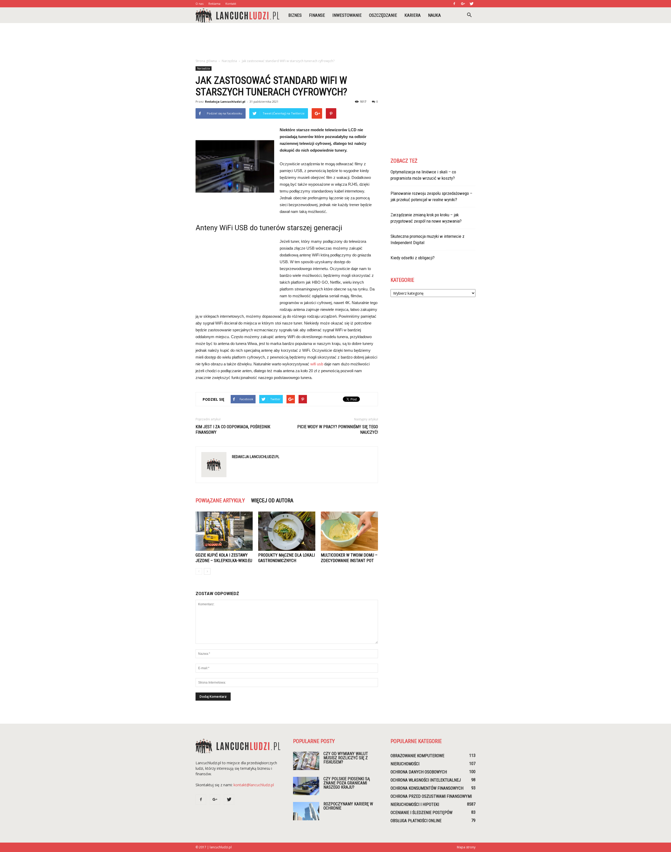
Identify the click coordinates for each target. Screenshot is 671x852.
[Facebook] (454, 3)
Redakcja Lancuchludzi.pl (225, 101)
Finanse (317, 15)
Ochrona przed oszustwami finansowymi (431, 796)
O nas (199, 4)
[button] (469, 15)
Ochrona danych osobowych (419, 771)
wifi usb (316, 364)
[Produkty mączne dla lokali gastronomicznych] (286, 531)
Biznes (295, 15)
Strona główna (206, 61)
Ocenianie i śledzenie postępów (421, 812)
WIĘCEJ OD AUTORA (272, 500)
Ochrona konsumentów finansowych (427, 788)
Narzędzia (203, 68)
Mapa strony (466, 847)
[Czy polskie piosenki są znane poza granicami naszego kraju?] (306, 786)
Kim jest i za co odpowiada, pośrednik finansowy (233, 429)
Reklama (214, 4)
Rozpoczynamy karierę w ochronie (348, 806)
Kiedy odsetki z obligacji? (413, 257)
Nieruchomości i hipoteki (415, 804)
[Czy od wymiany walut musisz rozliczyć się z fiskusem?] (306, 761)
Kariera (412, 15)
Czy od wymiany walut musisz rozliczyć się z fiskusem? (345, 758)
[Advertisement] (335, 41)
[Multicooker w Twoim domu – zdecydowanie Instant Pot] (349, 531)
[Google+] (463, 3)
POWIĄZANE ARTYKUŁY (220, 500)
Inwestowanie (347, 15)
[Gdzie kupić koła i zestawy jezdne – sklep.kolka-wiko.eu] (224, 531)
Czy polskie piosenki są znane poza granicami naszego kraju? (346, 783)
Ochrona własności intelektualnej (426, 780)
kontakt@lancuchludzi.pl (254, 784)
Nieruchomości (405, 763)
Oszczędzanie (383, 15)
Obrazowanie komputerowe (417, 755)
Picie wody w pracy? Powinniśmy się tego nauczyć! (337, 429)
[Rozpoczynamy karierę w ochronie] (306, 811)
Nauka (434, 15)
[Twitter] (471, 3)
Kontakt (230, 4)
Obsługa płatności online (416, 820)
